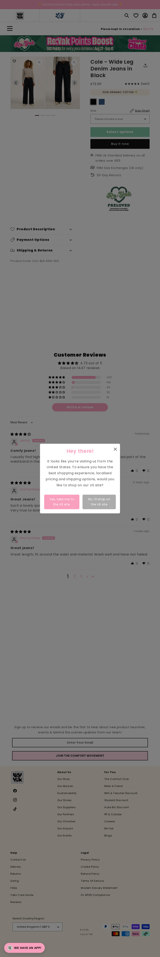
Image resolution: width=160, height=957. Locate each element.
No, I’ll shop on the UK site (99, 501)
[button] (24, 948)
